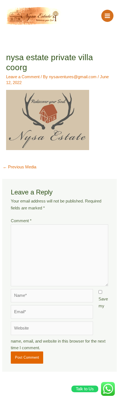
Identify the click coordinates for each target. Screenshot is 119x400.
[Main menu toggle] (107, 16)
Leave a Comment (23, 77)
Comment (21, 221)
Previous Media (19, 167)
